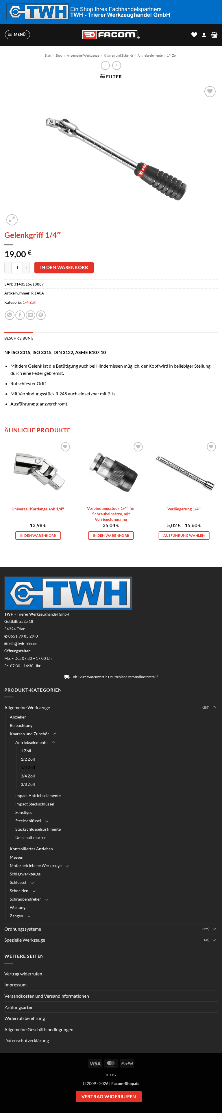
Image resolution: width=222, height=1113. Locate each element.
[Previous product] (116, 65)
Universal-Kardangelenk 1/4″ (38, 508)
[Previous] (4, 493)
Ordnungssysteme (22, 928)
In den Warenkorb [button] (38, 535)
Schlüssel (18, 882)
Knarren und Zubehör (118, 55)
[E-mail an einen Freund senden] (30, 315)
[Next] (217, 493)
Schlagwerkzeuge (25, 873)
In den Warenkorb (64, 267)
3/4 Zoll (28, 775)
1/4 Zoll (172, 55)
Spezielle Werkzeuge (24, 939)
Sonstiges (23, 812)
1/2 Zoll (28, 759)
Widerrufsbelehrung (24, 1018)
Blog (111, 1075)
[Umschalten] (214, 707)
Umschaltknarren (31, 837)
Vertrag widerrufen (23, 973)
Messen (16, 857)
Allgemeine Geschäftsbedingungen (38, 1029)
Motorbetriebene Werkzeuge (36, 865)
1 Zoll (26, 750)
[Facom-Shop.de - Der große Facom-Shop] (111, 35)
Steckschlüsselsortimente (38, 829)
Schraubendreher (25, 899)
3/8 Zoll (28, 784)
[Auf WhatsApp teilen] (9, 315)
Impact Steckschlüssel (34, 803)
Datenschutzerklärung (26, 1040)
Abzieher (18, 716)
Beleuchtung (21, 725)
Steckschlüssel (28, 820)
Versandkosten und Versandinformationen (46, 996)
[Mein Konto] (204, 34)
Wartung (17, 907)
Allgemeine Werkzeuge (83, 55)
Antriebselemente (150, 55)
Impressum (15, 984)
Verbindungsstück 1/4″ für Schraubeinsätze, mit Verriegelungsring (111, 513)
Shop (59, 55)
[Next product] (105, 65)
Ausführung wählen (184, 535)
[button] (17, 34)
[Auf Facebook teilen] (20, 315)
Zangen (16, 915)
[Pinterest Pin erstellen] (41, 315)
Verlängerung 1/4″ (184, 508)
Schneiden (19, 890)
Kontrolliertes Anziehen (31, 848)
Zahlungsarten (19, 1007)
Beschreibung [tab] (18, 338)
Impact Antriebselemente (38, 795)
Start (48, 55)
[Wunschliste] (194, 34)
